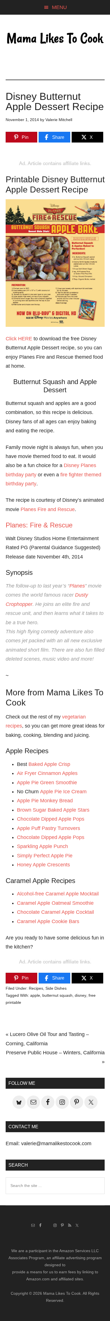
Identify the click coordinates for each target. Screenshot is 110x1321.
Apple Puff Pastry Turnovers (48, 828)
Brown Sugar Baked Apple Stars (53, 810)
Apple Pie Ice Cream (63, 791)
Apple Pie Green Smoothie (47, 782)
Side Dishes (56, 988)
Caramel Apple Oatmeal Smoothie (55, 903)
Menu (59, 7)
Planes (77, 586)
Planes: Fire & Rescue (39, 525)
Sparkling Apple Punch (42, 846)
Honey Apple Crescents (43, 864)
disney (80, 995)
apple (35, 995)
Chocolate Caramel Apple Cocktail (55, 912)
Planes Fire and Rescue (48, 509)
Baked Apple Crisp (49, 764)
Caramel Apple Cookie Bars (48, 921)
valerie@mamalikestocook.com (56, 1143)
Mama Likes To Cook (55, 38)
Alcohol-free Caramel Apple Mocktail (58, 894)
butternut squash (57, 995)
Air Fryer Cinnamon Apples (47, 773)
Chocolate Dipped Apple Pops (50, 819)
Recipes (36, 988)
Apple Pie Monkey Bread (45, 800)
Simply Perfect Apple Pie (44, 855)
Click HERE (19, 338)
